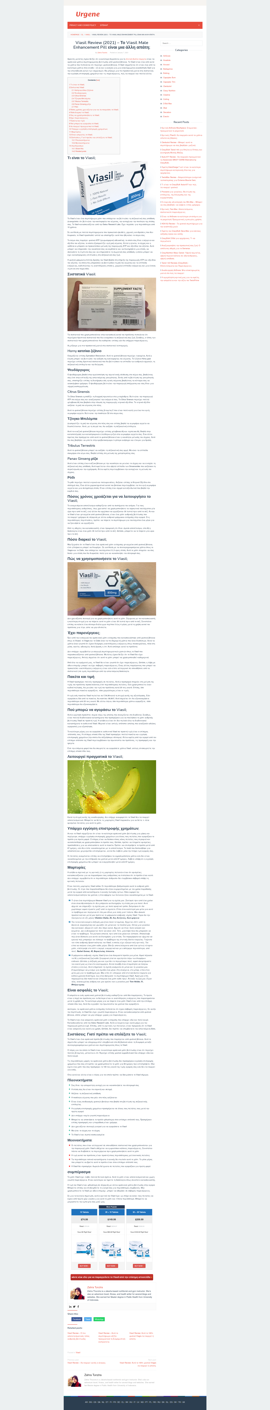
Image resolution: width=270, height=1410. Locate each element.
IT (134, 1402)
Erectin (166, 116)
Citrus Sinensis (79, 95)
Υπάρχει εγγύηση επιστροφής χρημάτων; (88, 129)
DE (118, 1402)
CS (95, 1402)
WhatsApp (99, 1319)
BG (90, 1402)
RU (159, 1402)
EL (123, 1402)
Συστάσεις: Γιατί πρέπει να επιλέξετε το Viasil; (90, 137)
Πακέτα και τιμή (77, 120)
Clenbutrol (167, 86)
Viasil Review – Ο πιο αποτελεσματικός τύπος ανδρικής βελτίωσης (78, 1336)
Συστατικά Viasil (76, 87)
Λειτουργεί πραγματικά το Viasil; (84, 126)
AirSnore (166, 55)
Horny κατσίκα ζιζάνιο (82, 90)
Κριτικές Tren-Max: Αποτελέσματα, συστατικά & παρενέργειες (176, 210)
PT (146, 1402)
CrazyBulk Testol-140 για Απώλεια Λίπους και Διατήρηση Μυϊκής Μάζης (181, 151)
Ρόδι (75, 106)
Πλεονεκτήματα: (81, 140)
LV (138, 1402)
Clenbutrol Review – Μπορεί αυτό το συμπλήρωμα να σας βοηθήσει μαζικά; (178, 144)
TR (179, 1402)
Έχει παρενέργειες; (78, 118)
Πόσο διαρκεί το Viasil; (79, 112)
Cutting (166, 99)
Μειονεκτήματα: (81, 143)
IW (127, 1402)
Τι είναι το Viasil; (77, 84)
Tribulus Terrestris (80, 101)
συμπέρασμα (76, 145)
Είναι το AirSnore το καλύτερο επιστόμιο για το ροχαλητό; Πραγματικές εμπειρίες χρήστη (181, 218)
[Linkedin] (70, 1306)
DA (99, 1402)
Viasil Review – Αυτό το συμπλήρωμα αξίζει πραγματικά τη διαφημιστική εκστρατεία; (111, 1337)
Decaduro (167, 112)
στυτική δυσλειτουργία (136, 59)
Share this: (78, 148)
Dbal (165, 107)
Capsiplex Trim (169, 81)
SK (163, 1402)
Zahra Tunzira (93, 1375)
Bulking (166, 73)
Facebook (77, 1319)
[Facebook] (78, 1306)
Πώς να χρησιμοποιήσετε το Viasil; (84, 115)
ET (107, 1402)
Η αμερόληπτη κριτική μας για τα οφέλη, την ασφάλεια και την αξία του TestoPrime (179, 279)
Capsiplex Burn (169, 77)
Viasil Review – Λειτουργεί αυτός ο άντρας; (87, 1361)
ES (171, 1402)
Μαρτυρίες (75, 132)
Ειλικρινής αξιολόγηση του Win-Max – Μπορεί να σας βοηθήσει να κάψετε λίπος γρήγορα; (181, 203)
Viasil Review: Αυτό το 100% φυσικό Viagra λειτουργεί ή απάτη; (141, 1336)
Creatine (166, 94)
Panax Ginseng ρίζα (81, 104)
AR (86, 1402)
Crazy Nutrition (169, 90)
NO (142, 1402)
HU (131, 1402)
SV (175, 1402)
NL (103, 1402)
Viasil (78, 1352)
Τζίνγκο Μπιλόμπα (81, 98)
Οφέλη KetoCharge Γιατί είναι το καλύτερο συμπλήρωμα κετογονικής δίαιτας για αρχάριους (180, 170)
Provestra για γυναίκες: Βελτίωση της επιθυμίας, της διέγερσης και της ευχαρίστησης (177, 194)
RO (154, 1402)
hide (97, 80)
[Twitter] (74, 1306)
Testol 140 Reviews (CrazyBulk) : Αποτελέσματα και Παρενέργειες (176, 264)
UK (183, 1402)
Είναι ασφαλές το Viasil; (81, 134)
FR (114, 1402)
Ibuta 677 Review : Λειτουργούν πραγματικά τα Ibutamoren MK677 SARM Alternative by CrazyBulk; (180, 159)
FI (111, 1402)
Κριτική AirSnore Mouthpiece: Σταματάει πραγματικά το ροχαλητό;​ (178, 129)
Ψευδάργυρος (79, 93)
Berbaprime (168, 69)
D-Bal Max (167, 103)
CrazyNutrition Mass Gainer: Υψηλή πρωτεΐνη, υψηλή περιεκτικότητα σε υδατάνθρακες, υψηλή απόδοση (180, 255)
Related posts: (79, 151)
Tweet (88, 1319)
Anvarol (166, 64)
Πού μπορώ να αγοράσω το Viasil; (84, 123)
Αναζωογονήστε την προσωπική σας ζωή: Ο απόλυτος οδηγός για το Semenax (180, 247)
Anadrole (166, 60)
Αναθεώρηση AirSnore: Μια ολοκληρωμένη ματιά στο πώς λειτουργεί (179, 271)
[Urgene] (88, 14)
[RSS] (200, 3)
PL (150, 1402)
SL (167, 1402)
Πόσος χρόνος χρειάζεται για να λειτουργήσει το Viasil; (94, 109)
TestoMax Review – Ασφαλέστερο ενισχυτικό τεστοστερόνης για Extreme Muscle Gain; (180, 178)
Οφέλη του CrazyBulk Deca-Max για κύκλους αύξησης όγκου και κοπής (180, 232)
